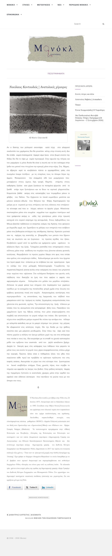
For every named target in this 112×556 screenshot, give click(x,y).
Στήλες (26, 5)
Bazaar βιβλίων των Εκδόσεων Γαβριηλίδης (47, 518)
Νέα (60, 5)
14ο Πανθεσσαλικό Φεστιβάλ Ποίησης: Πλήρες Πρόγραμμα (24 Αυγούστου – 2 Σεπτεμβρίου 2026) (89, 118)
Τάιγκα (77, 104)
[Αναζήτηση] (103, 24)
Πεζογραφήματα (56, 73)
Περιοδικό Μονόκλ (78, 5)
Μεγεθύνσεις (43, 5)
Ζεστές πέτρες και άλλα (84, 94)
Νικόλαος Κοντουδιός (38, 497)
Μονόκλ (11, 5)
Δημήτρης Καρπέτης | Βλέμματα (24, 515)
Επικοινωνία (13, 15)
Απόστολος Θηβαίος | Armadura (88, 99)
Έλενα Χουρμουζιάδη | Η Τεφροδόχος (90, 110)
